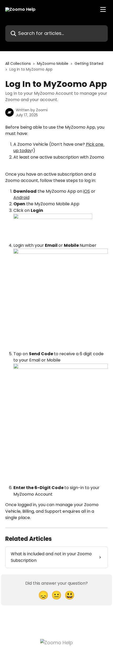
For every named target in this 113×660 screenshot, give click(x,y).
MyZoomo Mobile (52, 63)
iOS (86, 191)
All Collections (18, 63)
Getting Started (89, 63)
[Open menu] (103, 9)
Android (21, 198)
